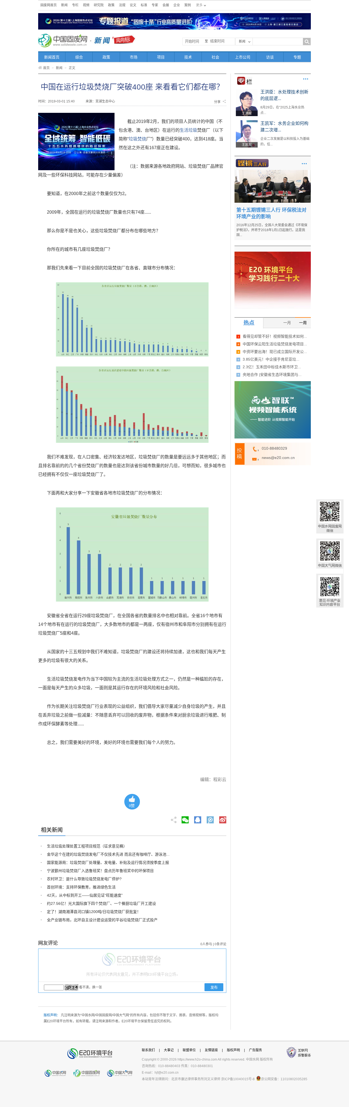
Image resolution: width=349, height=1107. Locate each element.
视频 (86, 5)
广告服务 (255, 1050)
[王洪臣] (247, 91)
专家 (155, 5)
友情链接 (211, 1050)
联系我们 (148, 1050)
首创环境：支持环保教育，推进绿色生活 (81, 887)
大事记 (169, 1050)
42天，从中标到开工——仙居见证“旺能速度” (85, 895)
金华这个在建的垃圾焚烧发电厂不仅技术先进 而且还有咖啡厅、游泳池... (108, 854)
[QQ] (197, 818)
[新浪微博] (222, 818)
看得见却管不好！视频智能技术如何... (275, 336)
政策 (111, 5)
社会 (215, 57)
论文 (133, 5)
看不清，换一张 (90, 987)
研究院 (99, 5)
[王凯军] (247, 122)
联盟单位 (189, 1050)
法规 (122, 5)
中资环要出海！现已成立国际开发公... (275, 351)
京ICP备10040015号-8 (238, 1079)
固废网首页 (48, 5)
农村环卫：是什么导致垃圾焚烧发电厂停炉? (84, 879)
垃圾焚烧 (137, 139)
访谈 (270, 57)
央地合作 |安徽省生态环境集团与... (272, 374)
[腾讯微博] (211, 818)
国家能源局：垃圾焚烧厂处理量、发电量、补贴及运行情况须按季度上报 (108, 862)
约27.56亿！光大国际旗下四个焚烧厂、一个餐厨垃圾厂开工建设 (101, 903)
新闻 (64, 5)
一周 (303, 322)
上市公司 (242, 57)
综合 (79, 57)
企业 (176, 5)
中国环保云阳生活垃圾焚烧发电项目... (275, 344)
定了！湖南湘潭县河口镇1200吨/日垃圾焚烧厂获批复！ (94, 911)
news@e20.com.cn (278, 457)
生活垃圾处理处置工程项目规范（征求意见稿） (87, 846)
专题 (297, 57)
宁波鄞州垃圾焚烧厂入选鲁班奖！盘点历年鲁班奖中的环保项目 (100, 870)
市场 (133, 57)
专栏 (75, 5)
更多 (306, 79)
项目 (161, 57)
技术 (188, 57)
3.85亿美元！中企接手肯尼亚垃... (271, 359)
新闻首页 (51, 57)
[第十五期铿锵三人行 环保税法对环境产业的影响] (272, 172)
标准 (144, 5)
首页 (46, 68)
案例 (187, 5)
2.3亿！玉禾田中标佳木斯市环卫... (272, 367)
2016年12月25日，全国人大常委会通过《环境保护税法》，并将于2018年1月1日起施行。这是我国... (271, 230)
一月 (287, 322)
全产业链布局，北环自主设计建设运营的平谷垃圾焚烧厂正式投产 (102, 920)
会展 (166, 5)
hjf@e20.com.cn (167, 1072)
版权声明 (233, 1050)
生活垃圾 (188, 130)
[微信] (185, 818)
